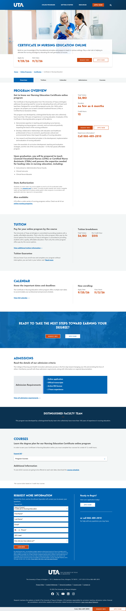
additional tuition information (28, 248)
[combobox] (41, 508)
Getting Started (67, 5)
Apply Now (98, 5)
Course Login (77, 585)
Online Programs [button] (48, 5)
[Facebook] (52, 593)
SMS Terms (41, 559)
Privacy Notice (34, 559)
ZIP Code (18, 535)
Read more (49, 260)
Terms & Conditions (65, 585)
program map (27, 188)
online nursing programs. (23, 203)
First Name (19, 514)
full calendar (22, 298)
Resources (83, 5)
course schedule (73, 470)
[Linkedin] (68, 593)
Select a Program (20, 507)
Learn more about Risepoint (50, 559)
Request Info (84, 60)
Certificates (37, 72)
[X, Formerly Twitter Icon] (57, 593)
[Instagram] (73, 593)
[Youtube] (63, 593)
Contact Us (86, 585)
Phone (23, 530)
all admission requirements (27, 398)
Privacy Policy (40, 585)
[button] (110, 5)
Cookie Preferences (51, 585)
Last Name (19, 519)
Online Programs (26, 72)
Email (17, 524)
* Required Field (18, 504)
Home (16, 72)
